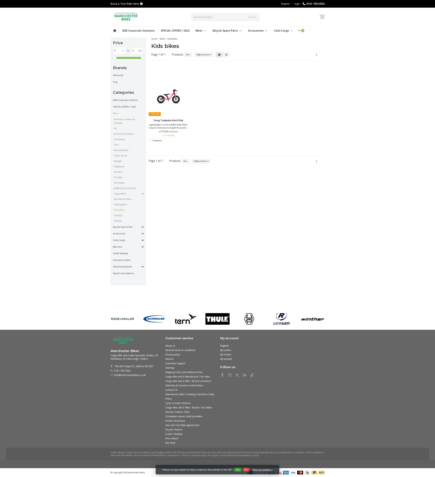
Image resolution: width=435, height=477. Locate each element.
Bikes (199, 30)
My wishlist (226, 359)
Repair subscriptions (123, 273)
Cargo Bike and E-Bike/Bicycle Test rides (187, 376)
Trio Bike (118, 177)
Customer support (175, 363)
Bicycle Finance (173, 429)
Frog (115, 81)
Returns (169, 359)
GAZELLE (118, 215)
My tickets (225, 354)
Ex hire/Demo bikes (124, 133)
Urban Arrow (120, 155)
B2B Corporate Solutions (138, 30)
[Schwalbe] (154, 319)
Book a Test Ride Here (124, 4)
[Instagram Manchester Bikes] (231, 375)
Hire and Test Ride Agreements (182, 425)
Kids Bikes (119, 209)
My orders (225, 350)
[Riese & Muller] (122, 319)
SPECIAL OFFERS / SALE (175, 30)
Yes (238, 469)
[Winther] (313, 319)
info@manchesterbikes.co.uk (130, 375)
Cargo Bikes (120, 193)
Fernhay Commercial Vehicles (124, 121)
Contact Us (171, 389)
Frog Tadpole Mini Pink (168, 120)
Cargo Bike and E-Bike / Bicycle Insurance (188, 381)
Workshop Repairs (122, 266)
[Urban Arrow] (249, 319)
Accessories (256, 30)
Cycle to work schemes (178, 403)
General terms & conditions (180, 350)
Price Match (171, 438)
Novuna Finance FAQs (177, 411)
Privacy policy (172, 354)
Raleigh (117, 161)
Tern (116, 144)
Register (285, 3)
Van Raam (119, 182)
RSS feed (170, 442)
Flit (115, 128)
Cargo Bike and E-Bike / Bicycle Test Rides (188, 407)
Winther (118, 220)
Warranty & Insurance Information (184, 385)
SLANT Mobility (120, 253)
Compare (157, 140)
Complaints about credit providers (184, 416)
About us (170, 345)
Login (297, 3)
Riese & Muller (121, 150)
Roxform (118, 171)
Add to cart (166, 146)
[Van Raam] (281, 319)
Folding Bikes (120, 204)
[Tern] (186, 319)
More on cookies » (263, 469)
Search (252, 17)
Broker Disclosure (175, 420)
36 (187, 54)
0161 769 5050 (315, 4)
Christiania (119, 139)
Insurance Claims (122, 260)
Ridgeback (119, 166)
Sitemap (169, 367)
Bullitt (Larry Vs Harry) (125, 188)
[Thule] (217, 319)
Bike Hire (117, 246)
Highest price (203, 54)
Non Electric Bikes (123, 199)
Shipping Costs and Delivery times (184, 372)
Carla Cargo (281, 30)
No (246, 469)
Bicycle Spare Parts (225, 30)
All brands (118, 75)
